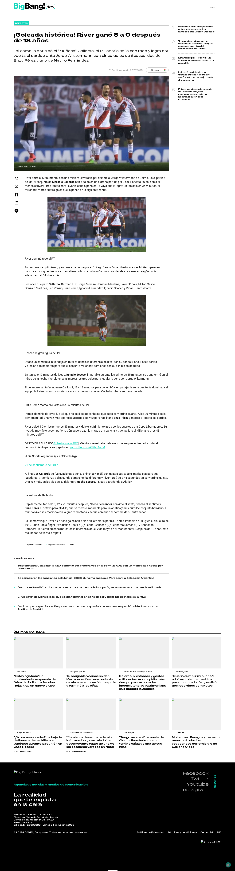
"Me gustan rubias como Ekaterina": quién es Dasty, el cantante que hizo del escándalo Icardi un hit (195, 45)
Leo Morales (25, 751)
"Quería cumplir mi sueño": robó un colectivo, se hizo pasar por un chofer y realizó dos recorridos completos (194, 681)
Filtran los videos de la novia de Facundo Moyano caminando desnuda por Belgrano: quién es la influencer (195, 94)
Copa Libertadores (34, 544)
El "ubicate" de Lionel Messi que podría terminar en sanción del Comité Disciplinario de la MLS (82, 597)
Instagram (195, 789)
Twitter (200, 778)
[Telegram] (16, 210)
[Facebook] (16, 194)
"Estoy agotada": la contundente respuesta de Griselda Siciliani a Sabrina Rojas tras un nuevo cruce (35, 681)
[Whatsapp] (16, 178)
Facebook (196, 773)
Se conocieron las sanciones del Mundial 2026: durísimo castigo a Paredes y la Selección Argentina (86, 578)
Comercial (206, 832)
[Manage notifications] (228, 864)
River (72, 544)
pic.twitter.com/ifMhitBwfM (87, 447)
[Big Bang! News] (34, 6)
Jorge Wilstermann (56, 544)
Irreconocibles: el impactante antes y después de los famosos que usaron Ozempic (196, 29)
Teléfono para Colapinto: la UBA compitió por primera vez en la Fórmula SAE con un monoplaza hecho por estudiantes (90, 567)
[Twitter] (16, 186)
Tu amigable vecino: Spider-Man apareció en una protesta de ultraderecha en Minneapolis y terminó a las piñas (91, 681)
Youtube (198, 784)
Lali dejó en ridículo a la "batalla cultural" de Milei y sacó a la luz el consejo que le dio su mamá (195, 76)
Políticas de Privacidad (150, 832)
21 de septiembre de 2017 (41, 465)
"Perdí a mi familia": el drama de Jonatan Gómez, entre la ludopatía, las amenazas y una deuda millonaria (89, 587)
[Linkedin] (16, 202)
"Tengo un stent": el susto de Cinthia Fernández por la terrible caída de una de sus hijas (141, 742)
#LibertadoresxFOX (65, 443)
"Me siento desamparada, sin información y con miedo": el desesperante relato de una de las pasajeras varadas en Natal (90, 742)
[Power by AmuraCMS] (211, 842)
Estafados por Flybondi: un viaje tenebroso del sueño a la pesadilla (196, 60)
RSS (218, 832)
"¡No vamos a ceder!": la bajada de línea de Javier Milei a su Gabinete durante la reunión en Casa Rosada (38, 742)
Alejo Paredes (78, 751)
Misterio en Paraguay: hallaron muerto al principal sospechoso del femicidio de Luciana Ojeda (196, 742)
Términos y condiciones (182, 832)
